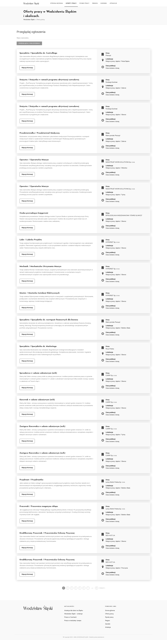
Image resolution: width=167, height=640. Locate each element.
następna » (102, 588)
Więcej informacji (27, 68)
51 (96, 588)
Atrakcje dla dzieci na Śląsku (73, 610)
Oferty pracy (71, 3)
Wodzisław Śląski (29, 19)
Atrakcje (113, 3)
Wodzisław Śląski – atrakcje (73, 614)
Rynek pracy (84, 3)
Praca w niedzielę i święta (72, 620)
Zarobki (104, 3)
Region (95, 3)
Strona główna (56, 3)
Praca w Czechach (70, 617)
